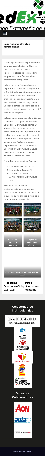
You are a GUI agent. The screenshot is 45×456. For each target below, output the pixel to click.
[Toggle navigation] (5, 33)
